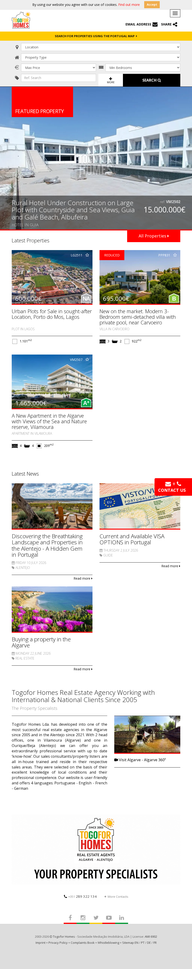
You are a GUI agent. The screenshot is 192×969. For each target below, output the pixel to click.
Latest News (25, 473)
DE (149, 942)
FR (155, 942)
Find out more (129, 4)
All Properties (153, 236)
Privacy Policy (58, 942)
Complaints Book (83, 942)
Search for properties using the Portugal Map (95, 36)
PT (142, 942)
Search (150, 80)
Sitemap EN (130, 942)
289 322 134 (82, 896)
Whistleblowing (108, 942)
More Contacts (118, 896)
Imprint (40, 942)
